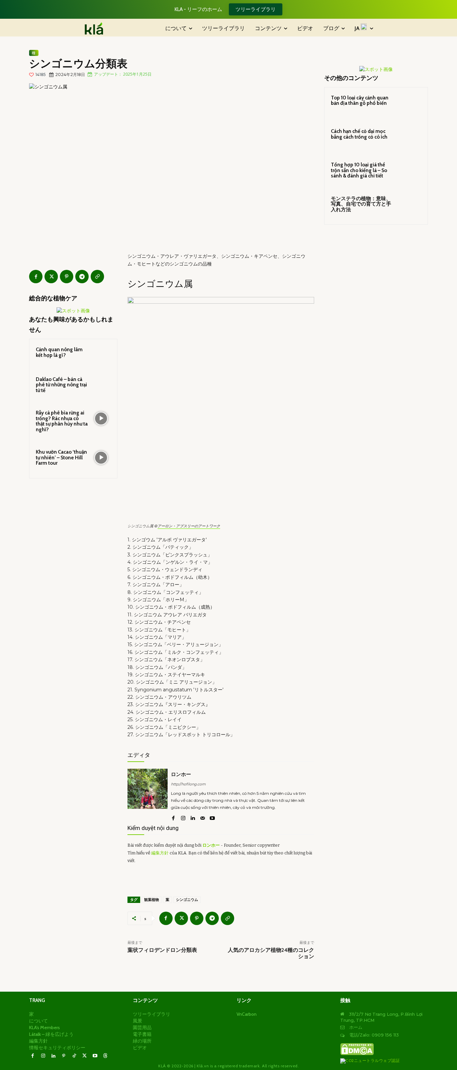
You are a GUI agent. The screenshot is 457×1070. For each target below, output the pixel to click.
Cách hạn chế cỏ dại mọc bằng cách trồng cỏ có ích (359, 134)
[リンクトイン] (192, 817)
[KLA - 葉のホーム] (97, 28)
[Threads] (105, 1056)
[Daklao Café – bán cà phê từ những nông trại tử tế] (101, 385)
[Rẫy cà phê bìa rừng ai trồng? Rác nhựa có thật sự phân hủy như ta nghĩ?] (101, 418)
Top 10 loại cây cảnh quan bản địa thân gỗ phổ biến (359, 100)
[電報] (82, 276)
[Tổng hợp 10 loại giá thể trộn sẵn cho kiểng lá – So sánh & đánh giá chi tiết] (409, 172)
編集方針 (160, 852)
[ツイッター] (51, 276)
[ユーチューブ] (212, 817)
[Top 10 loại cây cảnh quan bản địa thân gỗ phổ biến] (409, 105)
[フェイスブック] (35, 276)
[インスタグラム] (183, 817)
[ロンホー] (147, 795)
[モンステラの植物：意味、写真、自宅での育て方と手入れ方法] (409, 206)
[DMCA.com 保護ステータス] (357, 1053)
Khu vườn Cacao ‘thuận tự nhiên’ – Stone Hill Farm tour (61, 457)
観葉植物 (151, 899)
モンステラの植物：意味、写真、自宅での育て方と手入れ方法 (361, 204)
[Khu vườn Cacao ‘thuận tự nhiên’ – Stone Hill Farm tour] (101, 457)
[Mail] (202, 817)
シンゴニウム (187, 899)
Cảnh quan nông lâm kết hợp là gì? (59, 352)
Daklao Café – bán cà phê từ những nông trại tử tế (61, 384)
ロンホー (181, 774)
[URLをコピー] (97, 276)
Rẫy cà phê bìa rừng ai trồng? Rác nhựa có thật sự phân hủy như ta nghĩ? (62, 421)
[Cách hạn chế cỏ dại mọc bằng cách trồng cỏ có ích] (409, 139)
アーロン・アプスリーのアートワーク (189, 526)
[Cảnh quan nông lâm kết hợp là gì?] (101, 355)
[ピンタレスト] (66, 276)
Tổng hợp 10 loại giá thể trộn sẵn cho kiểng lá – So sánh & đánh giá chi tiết (359, 170)
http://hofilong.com (188, 784)
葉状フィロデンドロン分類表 (162, 950)
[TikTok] (74, 1056)
